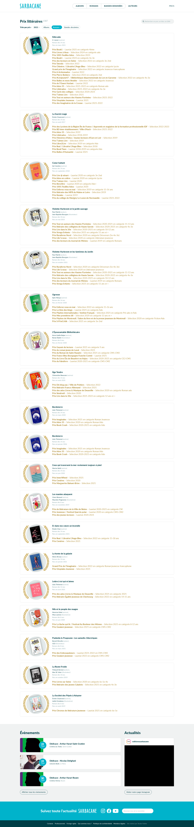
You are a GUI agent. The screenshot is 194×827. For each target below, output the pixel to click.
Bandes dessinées (71, 27)
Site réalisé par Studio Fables (137, 823)
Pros (171, 6)
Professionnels (60, 823)
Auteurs (132, 6)
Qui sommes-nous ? (85, 823)
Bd (113, 6)
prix (25, 27)
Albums (80, 6)
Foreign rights (71, 823)
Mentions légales (119, 823)
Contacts (50, 823)
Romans (94, 6)
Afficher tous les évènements (34, 792)
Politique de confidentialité (102, 823)
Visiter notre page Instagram (138, 792)
